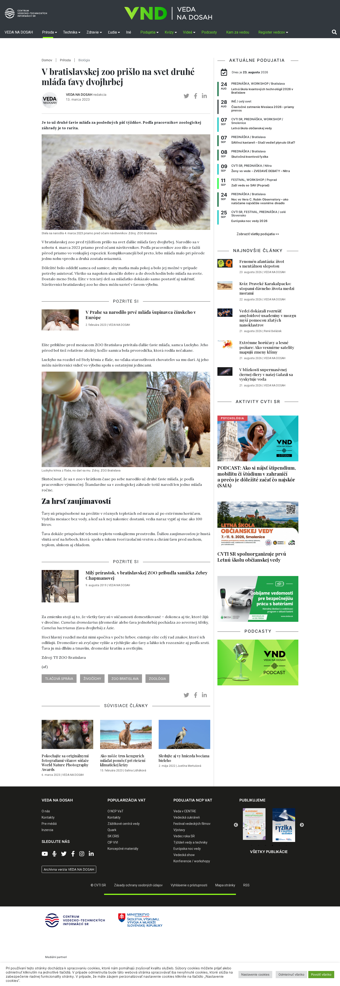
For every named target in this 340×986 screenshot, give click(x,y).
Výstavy (179, 830)
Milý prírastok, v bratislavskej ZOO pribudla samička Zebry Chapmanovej (146, 575)
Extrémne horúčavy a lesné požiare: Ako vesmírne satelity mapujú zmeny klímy (266, 347)
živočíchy (92, 679)
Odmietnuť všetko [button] (291, 974)
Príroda (65, 60)
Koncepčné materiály (123, 848)
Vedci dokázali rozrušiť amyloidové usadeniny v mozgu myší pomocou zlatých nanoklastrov (267, 317)
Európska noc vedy (187, 848)
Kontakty (48, 817)
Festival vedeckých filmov (191, 824)
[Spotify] (54, 854)
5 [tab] (279, 845)
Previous (236, 825)
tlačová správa (59, 679)
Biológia (84, 60)
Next (302, 825)
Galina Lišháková (135, 770)
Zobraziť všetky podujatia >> (258, 234)
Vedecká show (184, 855)
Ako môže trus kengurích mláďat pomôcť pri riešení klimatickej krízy (122, 760)
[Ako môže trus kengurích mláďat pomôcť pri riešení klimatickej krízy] (126, 735)
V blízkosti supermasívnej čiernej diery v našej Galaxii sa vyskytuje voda (266, 374)
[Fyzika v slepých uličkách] (254, 825)
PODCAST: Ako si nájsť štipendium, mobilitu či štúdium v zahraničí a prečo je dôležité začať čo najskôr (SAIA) (256, 476)
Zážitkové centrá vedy (124, 824)
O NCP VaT (116, 811)
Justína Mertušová (189, 765)
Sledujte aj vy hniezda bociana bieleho (184, 758)
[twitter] (186, 96)
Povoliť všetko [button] (321, 974)
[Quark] (283, 825)
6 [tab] (286, 845)
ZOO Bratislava (125, 679)
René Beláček (272, 331)
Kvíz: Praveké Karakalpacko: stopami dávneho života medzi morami (266, 288)
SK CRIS (113, 836)
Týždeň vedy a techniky (190, 842)
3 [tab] (265, 845)
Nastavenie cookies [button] (255, 974)
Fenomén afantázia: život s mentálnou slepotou (261, 263)
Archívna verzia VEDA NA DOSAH (69, 869)
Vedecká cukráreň (186, 817)
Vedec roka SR (184, 836)
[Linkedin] (91, 854)
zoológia (157, 679)
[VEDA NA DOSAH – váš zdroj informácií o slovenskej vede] (168, 13)
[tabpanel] (254, 825)
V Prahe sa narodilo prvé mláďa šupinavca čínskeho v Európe (141, 314)
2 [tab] (258, 845)
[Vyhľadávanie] (334, 32)
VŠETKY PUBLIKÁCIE (269, 851)
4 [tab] (272, 845)
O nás (46, 811)
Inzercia (47, 830)
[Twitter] (64, 854)
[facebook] (195, 96)
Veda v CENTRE (184, 811)
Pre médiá (49, 824)
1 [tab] (251, 845)
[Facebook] (73, 854)
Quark (112, 830)
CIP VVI (113, 842)
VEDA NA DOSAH (79, 94)
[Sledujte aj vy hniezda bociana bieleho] (184, 735)
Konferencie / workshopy (191, 861)
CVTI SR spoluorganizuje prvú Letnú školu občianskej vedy (251, 556)
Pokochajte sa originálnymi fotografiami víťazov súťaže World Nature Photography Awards (65, 762)
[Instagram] (81, 854)
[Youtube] (45, 854)
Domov (47, 60)
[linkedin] (204, 96)
